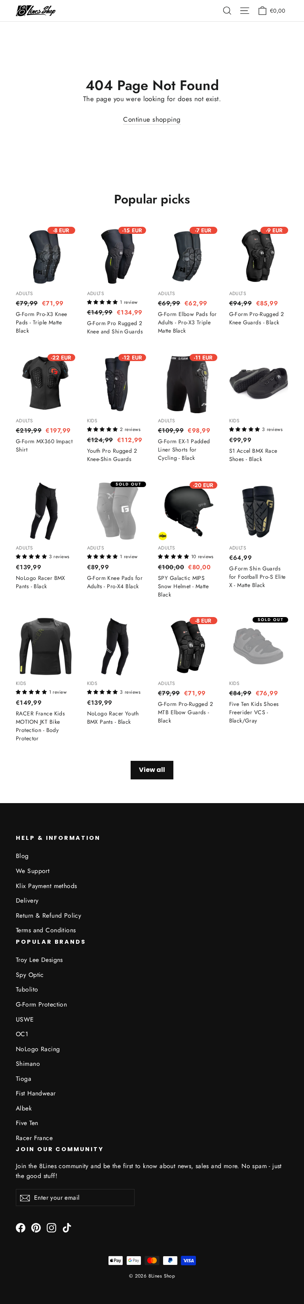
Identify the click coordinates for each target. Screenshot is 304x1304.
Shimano (28, 1063)
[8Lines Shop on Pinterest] (36, 1227)
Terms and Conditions (46, 930)
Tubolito (27, 989)
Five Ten (27, 1122)
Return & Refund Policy (48, 915)
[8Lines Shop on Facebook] (20, 1227)
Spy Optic (30, 974)
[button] (103, 301)
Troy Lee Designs (39, 959)
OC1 (22, 1034)
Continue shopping (151, 119)
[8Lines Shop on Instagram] (51, 1227)
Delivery (27, 900)
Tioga (23, 1078)
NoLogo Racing (38, 1049)
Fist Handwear (36, 1093)
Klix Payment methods (46, 885)
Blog (22, 855)
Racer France (34, 1137)
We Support (32, 870)
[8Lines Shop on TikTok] (67, 1227)
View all (152, 769)
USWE (25, 1019)
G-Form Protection (41, 1004)
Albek (24, 1108)
